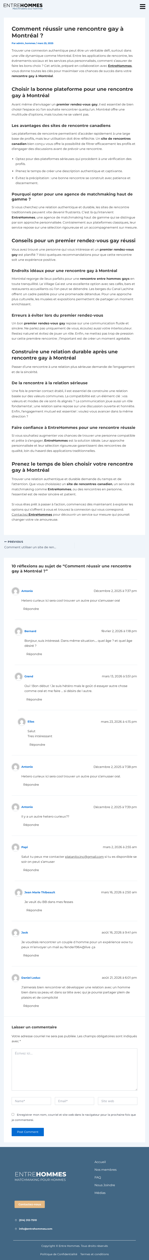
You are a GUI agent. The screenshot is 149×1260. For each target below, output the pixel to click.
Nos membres (105, 1170)
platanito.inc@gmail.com (84, 857)
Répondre (31, 609)
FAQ (97, 1177)
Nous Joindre (104, 1185)
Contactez (32, 514)
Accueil (100, 1162)
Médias (100, 1193)
